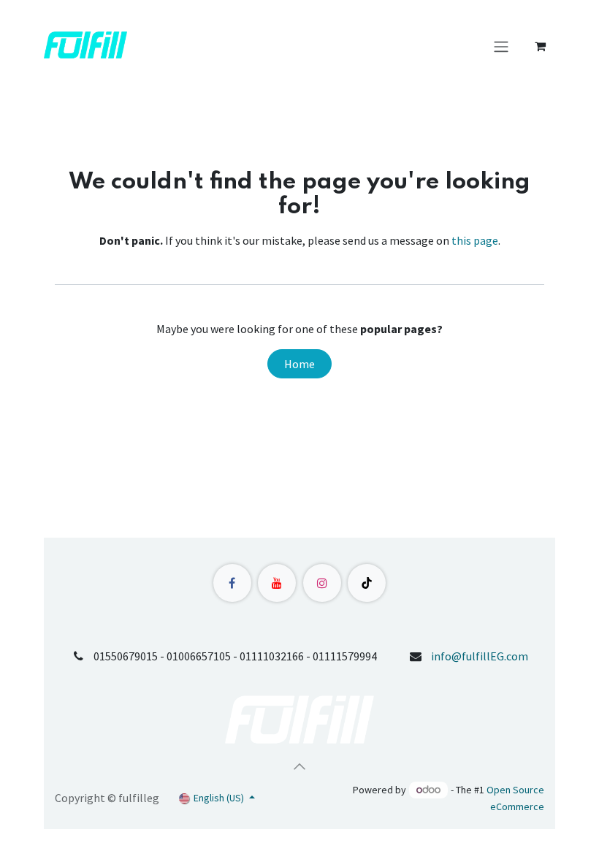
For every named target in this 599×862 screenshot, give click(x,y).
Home (299, 363)
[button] (299, 766)
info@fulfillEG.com (479, 656)
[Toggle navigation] (501, 46)
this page (474, 240)
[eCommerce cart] (539, 46)
